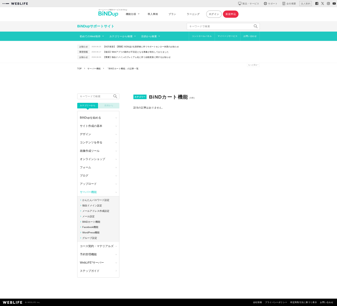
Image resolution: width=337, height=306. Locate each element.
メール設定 (88, 216)
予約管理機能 (88, 254)
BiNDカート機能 (91, 221)
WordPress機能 (91, 232)
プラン (172, 14)
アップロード (88, 183)
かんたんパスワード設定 (95, 200)
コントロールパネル (202, 36)
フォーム (85, 167)
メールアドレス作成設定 (95, 210)
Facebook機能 (90, 227)
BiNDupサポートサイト (95, 26)
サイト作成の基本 (91, 125)
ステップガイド (90, 270)
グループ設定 (89, 238)
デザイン (85, 134)
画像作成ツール (90, 150)
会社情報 (257, 302)
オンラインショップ (92, 159)
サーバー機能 (88, 192)
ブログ (84, 175)
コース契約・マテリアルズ (97, 246)
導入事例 (153, 14)
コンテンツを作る (91, 142)
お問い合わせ (250, 36)
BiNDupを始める (90, 117)
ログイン (214, 14)
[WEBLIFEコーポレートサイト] (15, 3)
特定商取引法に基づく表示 (303, 302)
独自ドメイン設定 (92, 205)
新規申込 (231, 14)
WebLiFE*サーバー (92, 262)
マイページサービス (227, 36)
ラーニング (193, 14)
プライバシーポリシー (276, 302)
